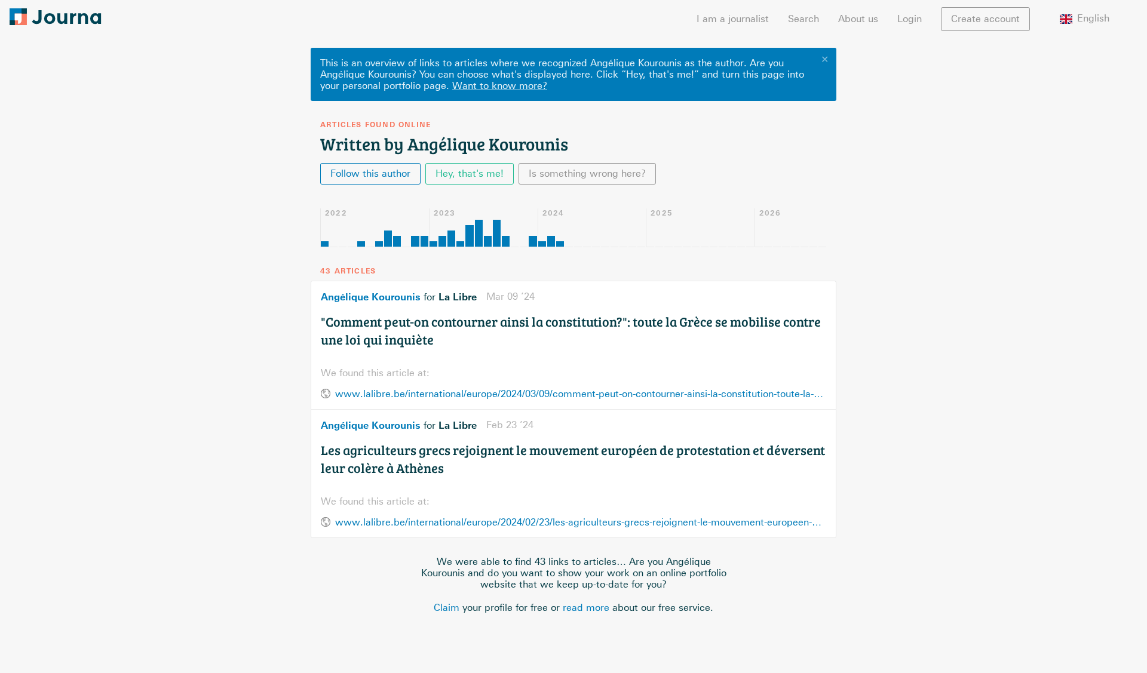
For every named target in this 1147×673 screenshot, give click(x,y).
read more (586, 607)
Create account (985, 18)
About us (858, 18)
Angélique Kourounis (371, 297)
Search (803, 18)
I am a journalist (733, 18)
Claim (446, 607)
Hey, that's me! (470, 173)
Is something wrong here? (587, 173)
